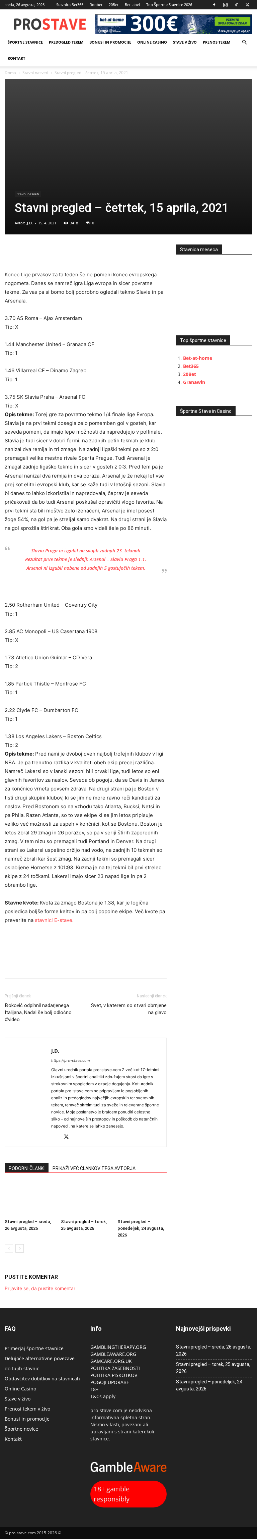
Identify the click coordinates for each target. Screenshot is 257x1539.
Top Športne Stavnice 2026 (169, 4)
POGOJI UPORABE (109, 1382)
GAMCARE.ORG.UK (111, 1361)
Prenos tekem (216, 42)
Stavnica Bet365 (69, 4)
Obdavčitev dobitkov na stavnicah (42, 1378)
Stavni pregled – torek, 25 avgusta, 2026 (213, 1368)
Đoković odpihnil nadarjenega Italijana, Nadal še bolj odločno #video (38, 1012)
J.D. (30, 222)
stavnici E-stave (53, 920)
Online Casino (152, 42)
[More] (58, 251)
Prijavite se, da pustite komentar (40, 1288)
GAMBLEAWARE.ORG (114, 1354)
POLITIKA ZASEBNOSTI (115, 1368)
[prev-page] (9, 1248)
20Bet (113, 4)
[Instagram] (225, 4)
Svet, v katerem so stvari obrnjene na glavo (129, 1008)
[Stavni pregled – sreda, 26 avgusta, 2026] (29, 1199)
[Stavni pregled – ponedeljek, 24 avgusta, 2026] (142, 1199)
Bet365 (191, 366)
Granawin (194, 382)
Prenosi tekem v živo (27, 1409)
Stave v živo (185, 42)
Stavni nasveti (35, 72)
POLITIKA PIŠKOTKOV (113, 1375)
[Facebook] (214, 4)
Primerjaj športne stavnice (34, 1348)
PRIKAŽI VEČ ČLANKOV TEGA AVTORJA (94, 1168)
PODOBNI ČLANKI (27, 1168)
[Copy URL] (42, 251)
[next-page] (19, 1248)
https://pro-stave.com (70, 1060)
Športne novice (21, 1429)
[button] (244, 42)
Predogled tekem (66, 42)
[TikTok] (236, 4)
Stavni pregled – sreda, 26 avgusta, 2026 (213, 1350)
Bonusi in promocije (110, 42)
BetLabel (132, 4)
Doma (10, 72)
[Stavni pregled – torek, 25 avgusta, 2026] (85, 1199)
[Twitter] (247, 4)
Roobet (96, 4)
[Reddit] (56, 1137)
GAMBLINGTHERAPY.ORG (118, 1347)
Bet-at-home (197, 358)
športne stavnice (25, 42)
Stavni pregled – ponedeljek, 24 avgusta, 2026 (140, 1228)
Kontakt (16, 58)
